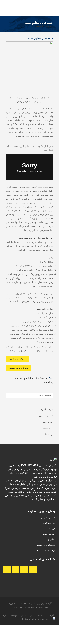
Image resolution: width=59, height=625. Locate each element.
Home (50, 26)
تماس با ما (50, 539)
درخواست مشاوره (17, 358)
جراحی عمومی (46, 415)
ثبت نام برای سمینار (18, 367)
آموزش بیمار (47, 421)
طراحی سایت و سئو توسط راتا (28, 615)
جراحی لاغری (39, 26)
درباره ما (49, 434)
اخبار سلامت (47, 428)
